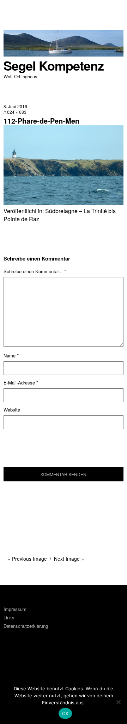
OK (65, 713)
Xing (50, 661)
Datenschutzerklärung (26, 626)
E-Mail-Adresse (21, 382)
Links (9, 617)
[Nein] (118, 701)
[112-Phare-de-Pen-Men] (63, 203)
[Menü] (12, 9)
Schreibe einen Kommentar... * (35, 271)
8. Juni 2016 (15, 106)
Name (11, 355)
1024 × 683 (15, 112)
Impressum (15, 609)
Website (12, 409)
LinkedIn (31, 661)
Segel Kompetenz (54, 65)
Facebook (12, 661)
